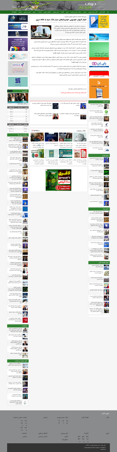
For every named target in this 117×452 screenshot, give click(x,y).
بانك (66, 22)
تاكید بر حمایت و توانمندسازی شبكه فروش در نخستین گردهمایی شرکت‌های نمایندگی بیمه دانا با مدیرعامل (15, 147)
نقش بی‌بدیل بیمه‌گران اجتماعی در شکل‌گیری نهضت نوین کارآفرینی (16, 342)
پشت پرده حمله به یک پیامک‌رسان (98, 148)
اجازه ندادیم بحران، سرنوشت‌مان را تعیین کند (16, 395)
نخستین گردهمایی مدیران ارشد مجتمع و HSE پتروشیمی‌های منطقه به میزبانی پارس (15, 140)
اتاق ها (62, 12)
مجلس (20, 12)
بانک (59, 421)
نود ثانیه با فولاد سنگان (22, 104)
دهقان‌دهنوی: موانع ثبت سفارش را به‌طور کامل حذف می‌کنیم (16, 245)
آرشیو (34, 12)
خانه (108, 12)
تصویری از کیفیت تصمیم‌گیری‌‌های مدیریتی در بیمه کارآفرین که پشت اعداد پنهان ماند (15, 289)
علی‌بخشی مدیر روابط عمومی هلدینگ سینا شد (96, 189)
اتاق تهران (83, 438)
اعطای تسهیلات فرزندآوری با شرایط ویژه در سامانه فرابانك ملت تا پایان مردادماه (15, 320)
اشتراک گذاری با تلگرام (50, 22)
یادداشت (40, 12)
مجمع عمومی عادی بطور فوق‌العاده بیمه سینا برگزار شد (97, 237)
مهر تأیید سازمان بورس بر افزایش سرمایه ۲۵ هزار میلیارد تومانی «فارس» (16, 402)
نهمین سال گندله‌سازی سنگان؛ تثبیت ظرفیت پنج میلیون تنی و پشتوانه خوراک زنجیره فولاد (15, 221)
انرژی (67, 12)
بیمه (63, 421)
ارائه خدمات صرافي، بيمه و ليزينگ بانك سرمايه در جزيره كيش (97, 124)
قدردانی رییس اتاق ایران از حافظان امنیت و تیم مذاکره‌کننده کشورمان (15, 171)
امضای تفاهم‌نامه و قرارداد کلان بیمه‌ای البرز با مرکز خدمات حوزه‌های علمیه (97, 219)
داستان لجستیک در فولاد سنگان (16, 354)
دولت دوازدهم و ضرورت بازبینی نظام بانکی (97, 266)
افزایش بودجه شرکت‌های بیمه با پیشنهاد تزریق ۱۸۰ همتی (15, 306)
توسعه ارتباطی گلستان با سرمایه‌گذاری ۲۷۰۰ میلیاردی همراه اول (15, 214)
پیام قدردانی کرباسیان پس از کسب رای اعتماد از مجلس (96, 297)
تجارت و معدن (25, 425)
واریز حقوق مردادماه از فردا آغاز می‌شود (97, 243)
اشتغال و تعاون (47, 12)
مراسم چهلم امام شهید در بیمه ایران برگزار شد (96, 231)
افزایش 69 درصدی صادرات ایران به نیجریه (97, 278)
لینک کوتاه (60, 22)
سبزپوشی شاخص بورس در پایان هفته (97, 171)
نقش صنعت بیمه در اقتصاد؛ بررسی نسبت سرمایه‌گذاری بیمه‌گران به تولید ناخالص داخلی (15, 208)
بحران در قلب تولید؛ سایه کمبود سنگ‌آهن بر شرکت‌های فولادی (16, 159)
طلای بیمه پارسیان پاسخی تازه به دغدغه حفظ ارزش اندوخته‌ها (15, 183)
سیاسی (84, 12)
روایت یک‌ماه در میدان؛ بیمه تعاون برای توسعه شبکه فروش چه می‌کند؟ (96, 225)
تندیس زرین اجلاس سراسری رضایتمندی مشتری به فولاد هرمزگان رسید (15, 371)
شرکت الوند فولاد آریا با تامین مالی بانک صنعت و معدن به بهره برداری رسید (96, 118)
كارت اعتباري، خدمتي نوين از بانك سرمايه (96, 136)
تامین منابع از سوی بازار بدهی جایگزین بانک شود (96, 111)
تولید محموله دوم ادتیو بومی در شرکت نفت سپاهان (15, 376)
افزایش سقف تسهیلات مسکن (14, 238)
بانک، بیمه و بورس (93, 12)
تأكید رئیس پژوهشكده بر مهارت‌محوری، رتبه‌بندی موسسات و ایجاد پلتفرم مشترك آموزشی (96, 250)
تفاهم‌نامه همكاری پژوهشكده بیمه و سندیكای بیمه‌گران (96, 255)
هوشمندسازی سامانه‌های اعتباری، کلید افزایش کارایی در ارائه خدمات (16, 264)
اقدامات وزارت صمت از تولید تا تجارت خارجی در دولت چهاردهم (15, 382)
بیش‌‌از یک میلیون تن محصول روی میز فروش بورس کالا (96, 177)
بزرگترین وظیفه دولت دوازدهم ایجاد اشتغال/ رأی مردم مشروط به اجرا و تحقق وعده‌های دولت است (96, 311)
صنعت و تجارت (21, 425)
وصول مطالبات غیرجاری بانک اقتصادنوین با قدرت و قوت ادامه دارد (15, 252)
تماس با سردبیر (27, 12)
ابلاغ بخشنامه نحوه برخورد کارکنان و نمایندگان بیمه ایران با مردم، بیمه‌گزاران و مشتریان (15, 190)
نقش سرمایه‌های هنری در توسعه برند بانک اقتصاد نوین (16, 152)
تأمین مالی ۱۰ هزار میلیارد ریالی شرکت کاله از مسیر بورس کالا (15, 270)
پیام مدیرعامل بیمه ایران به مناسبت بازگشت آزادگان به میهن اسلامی (15, 295)
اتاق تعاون (79, 438)
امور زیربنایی (56, 12)
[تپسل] (46, 170)
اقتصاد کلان (102, 12)
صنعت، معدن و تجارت (75, 12)
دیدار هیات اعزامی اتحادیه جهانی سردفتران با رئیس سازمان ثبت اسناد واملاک (96, 304)
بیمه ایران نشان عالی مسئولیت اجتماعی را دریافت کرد (96, 212)
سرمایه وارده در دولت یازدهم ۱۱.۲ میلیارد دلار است (96, 272)
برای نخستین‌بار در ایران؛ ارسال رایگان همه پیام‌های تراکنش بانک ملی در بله (16, 202)
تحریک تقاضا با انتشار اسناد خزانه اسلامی (96, 105)
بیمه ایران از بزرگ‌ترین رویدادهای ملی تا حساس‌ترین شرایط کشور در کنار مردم (15, 177)
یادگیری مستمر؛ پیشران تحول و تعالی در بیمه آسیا (15, 335)
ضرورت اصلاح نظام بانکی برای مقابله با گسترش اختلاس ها (96, 142)
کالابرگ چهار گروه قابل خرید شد (16, 232)
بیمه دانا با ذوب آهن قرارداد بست (15, 164)
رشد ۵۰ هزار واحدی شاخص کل (97, 196)
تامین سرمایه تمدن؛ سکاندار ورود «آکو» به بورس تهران (96, 165)
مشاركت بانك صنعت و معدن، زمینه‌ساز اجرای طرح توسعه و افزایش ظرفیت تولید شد (15, 227)
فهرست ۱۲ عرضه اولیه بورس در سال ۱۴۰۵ (96, 202)
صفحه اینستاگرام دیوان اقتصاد (68, 93)
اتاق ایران (87, 438)
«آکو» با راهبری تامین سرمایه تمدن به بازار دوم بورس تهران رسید (15, 301)
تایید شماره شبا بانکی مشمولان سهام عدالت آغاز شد (96, 284)
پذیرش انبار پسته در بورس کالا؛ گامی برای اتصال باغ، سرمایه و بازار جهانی (96, 184)
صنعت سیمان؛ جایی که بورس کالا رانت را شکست (96, 158)
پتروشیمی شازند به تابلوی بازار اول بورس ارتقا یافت (15, 389)
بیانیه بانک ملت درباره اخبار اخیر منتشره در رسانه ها (97, 130)
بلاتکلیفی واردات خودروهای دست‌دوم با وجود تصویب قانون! (15, 281)
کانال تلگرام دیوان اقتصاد (80, 93)
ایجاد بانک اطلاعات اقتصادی (96, 290)
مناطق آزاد (14, 12)
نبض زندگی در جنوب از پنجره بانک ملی (15, 312)
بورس (67, 421)
